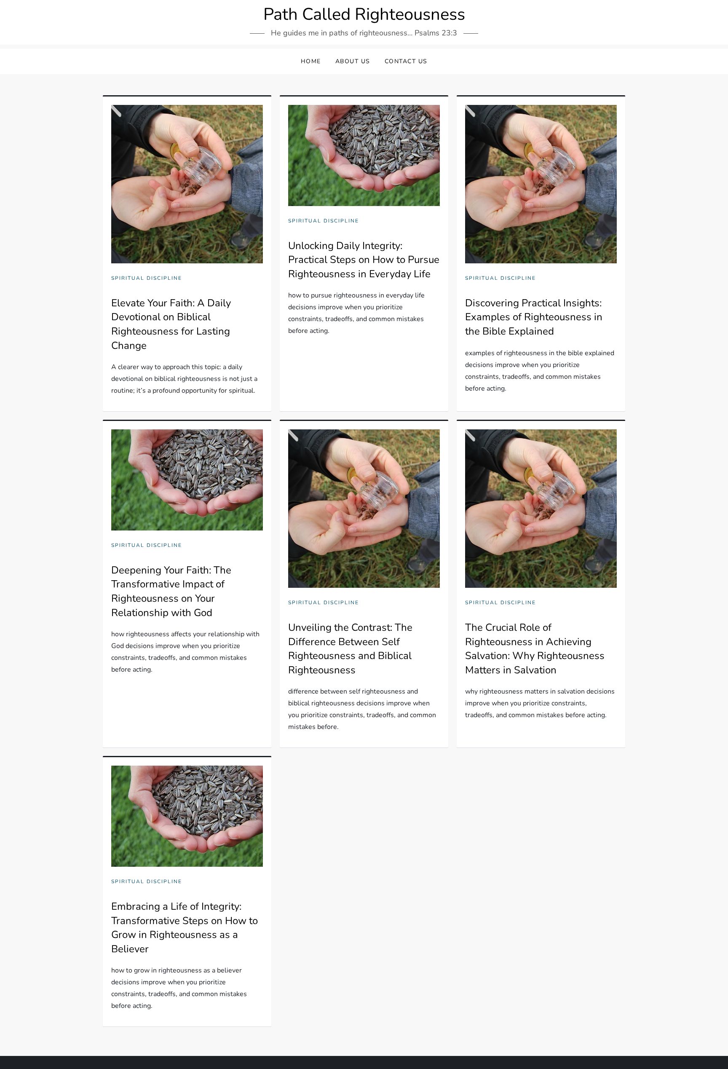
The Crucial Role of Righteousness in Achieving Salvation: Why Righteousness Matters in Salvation (535, 649)
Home (311, 61)
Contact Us (406, 61)
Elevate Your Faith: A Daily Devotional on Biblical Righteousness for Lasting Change (171, 324)
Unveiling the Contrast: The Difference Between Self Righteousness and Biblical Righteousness (350, 649)
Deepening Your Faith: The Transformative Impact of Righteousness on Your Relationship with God (171, 591)
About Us (352, 61)
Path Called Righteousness (364, 14)
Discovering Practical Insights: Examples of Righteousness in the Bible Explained (533, 317)
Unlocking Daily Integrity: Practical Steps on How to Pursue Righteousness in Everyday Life (363, 260)
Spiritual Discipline (146, 278)
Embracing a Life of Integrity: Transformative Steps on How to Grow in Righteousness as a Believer (184, 928)
